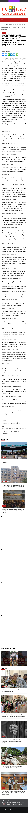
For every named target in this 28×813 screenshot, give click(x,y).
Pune (8, 481)
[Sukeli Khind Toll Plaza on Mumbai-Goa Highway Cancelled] (14, 450)
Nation (8, 800)
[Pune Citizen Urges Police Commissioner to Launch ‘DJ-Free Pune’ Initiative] (14, 658)
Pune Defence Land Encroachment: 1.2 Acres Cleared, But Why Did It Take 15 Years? (12, 767)
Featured (9, 802)
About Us (23, 802)
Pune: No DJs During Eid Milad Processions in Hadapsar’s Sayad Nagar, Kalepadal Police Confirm (13, 715)
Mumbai (4, 33)
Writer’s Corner (20, 800)
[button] (2, 20)
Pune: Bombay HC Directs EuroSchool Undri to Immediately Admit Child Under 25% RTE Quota (13, 485)
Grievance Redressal (17, 804)
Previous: (11, 421)
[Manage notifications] (3, 804)
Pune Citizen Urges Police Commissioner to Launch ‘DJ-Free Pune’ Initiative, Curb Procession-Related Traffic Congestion (13, 793)
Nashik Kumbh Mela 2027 (14, 1)
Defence (13, 800)
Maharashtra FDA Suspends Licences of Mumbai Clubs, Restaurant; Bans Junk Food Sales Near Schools (13, 511)
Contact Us (8, 804)
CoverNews (20, 809)
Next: (14, 430)
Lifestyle (4, 802)
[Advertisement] (14, 533)
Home (4, 800)
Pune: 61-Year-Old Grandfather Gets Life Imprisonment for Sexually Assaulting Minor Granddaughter (12, 741)
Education (4, 686)
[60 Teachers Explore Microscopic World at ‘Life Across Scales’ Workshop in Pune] (14, 679)
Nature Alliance (16, 802)
